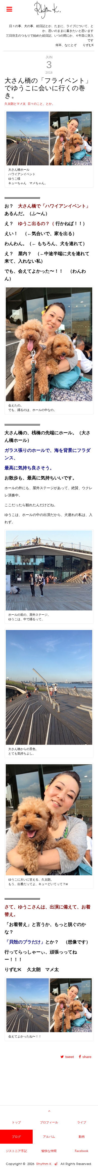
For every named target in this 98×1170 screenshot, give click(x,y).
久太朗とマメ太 (15, 103)
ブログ (16, 1136)
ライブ (81, 1122)
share (86, 1057)
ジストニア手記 (16, 1151)
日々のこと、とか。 (41, 103)
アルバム (49, 1136)
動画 (82, 1136)
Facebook (81, 1151)
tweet (69, 1057)
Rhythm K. (45, 1163)
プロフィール (49, 1122)
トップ (16, 1122)
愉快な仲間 (49, 1151)
